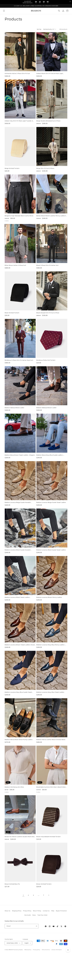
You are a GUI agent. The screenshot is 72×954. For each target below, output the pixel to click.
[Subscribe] (36, 926)
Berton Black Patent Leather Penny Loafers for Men (51, 216)
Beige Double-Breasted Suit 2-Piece (48, 121)
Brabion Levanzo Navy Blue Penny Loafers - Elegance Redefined (50, 645)
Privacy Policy (27, 911)
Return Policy (37, 911)
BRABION (11, 949)
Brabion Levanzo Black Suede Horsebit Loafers (18, 550)
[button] (4, 11)
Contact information (57, 949)
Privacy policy (36, 949)
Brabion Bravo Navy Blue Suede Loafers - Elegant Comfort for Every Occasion (49, 455)
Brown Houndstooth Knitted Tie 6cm (48, 836)
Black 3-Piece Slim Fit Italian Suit (47, 265)
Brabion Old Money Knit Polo (14, 787)
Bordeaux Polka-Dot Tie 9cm (45, 360)
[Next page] (49, 895)
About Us (7, 911)
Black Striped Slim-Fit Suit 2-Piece (47, 313)
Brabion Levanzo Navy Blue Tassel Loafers (50, 692)
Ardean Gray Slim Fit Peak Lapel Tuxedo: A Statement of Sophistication (19, 121)
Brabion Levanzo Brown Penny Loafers (49, 597)
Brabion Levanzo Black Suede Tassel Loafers (51, 550)
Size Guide (27, 915)
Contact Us (46, 911)
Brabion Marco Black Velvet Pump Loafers (18, 739)
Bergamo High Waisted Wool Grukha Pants (19, 215)
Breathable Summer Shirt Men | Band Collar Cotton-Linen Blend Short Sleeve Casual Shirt (51, 787)
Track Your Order (43, 915)
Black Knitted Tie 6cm (12, 313)
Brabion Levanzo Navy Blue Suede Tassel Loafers (18, 692)
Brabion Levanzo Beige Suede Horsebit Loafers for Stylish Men (18, 502)
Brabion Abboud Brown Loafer (46, 407)
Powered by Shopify (18, 949)
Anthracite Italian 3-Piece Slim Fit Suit (17, 73)
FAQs (52, 911)
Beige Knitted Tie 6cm (12, 168)
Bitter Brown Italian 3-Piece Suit (15, 265)
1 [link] (23, 895)
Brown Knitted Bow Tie (12, 884)
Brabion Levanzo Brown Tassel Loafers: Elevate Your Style (20, 645)
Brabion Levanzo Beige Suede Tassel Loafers (51, 502)
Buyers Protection (61, 911)
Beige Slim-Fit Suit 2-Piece (45, 168)
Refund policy (28, 949)
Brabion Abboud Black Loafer (14, 407)
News (34, 915)
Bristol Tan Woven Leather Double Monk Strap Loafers (20, 836)
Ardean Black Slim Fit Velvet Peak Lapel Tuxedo (49, 73)
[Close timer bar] (70, 1)
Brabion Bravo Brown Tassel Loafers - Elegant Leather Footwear (20, 455)
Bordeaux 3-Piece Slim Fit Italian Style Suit (19, 360)
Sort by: (39, 29)
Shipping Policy (16, 911)
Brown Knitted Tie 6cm (44, 884)
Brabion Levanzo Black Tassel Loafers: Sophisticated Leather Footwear (17, 597)
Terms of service (46, 949)
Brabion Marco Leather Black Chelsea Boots (50, 739)
